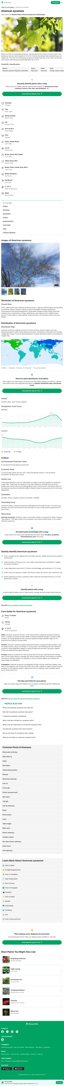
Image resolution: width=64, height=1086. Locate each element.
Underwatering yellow (9, 770)
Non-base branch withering (11, 841)
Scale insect (6, 846)
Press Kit (40, 1054)
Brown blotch (6, 815)
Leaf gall (5, 801)
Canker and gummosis (10, 792)
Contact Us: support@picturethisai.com (16, 1061)
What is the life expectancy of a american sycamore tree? (22, 724)
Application (46, 1047)
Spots (4, 810)
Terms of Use (15, 1054)
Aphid (4, 761)
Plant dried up (7, 756)
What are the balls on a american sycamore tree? (19, 737)
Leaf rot (5, 783)
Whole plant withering (9, 752)
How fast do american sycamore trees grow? (18, 712)
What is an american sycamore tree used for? (18, 708)
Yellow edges (6, 823)
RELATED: (16, 605)
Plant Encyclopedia (7, 7)
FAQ (2, 1061)
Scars (4, 819)
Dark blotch (6, 765)
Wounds (5, 774)
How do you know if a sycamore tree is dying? (18, 733)
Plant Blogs (39, 1047)
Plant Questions (29, 1047)
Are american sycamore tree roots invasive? (17, 729)
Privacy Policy (5, 1054)
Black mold (6, 828)
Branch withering (8, 832)
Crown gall (6, 788)
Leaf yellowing (7, 850)
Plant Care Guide (19, 1047)
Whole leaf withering (9, 779)
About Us (33, 1054)
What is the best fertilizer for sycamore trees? (18, 720)
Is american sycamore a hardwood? (14, 716)
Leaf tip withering (8, 806)
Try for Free (55, 2)
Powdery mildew (8, 837)
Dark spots (6, 797)
